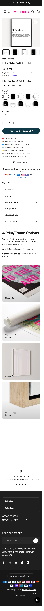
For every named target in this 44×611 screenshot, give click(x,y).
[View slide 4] (25, 484)
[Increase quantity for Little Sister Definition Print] (13, 123)
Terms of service (25, 593)
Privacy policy (15, 593)
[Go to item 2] (15, 52)
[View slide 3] (22, 484)
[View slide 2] (19, 484)
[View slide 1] (16, 484)
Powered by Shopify (29, 590)
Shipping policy (35, 593)
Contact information (21, 595)
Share (8, 183)
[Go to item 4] (33, 52)
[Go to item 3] (24, 52)
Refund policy (7, 593)
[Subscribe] (35, 540)
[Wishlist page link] (5, 11)
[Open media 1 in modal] (35, 22)
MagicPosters (8, 59)
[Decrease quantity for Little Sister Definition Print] (4, 123)
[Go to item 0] (6, 52)
